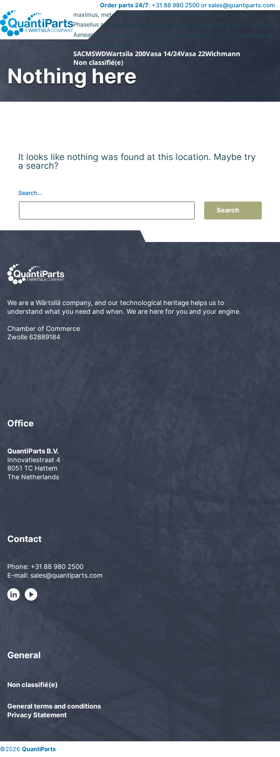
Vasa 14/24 (163, 54)
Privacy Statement (37, 715)
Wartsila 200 (126, 54)
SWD (99, 54)
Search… (30, 192)
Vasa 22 (192, 54)
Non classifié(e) (98, 62)
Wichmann (222, 54)
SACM (82, 54)
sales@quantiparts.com (241, 5)
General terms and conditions (54, 706)
